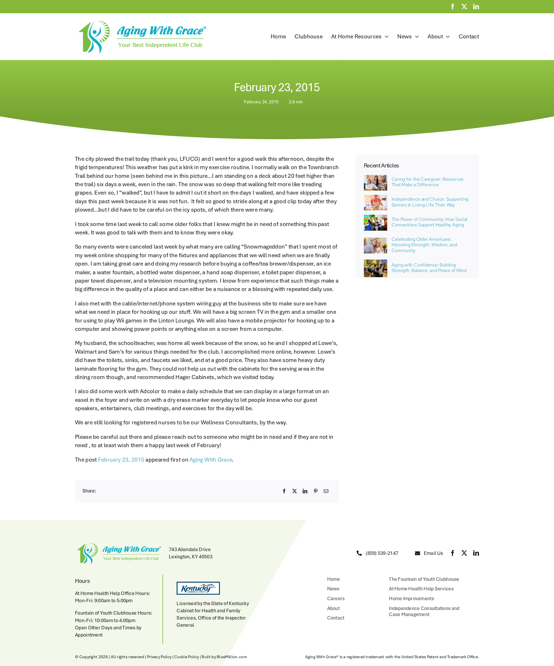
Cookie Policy (186, 656)
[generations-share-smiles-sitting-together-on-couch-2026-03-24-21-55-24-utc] (375, 178)
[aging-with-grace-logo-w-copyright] (141, 20)
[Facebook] (284, 491)
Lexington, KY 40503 (190, 556)
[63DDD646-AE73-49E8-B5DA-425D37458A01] (375, 217)
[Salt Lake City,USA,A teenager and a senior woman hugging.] (375, 240)
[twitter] (464, 7)
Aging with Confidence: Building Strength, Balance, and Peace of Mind (429, 267)
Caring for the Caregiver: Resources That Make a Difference (428, 182)
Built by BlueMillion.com (224, 656)
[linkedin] (476, 7)
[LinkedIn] (305, 491)
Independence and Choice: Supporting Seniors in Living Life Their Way (430, 202)
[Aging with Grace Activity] (375, 262)
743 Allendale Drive (190, 549)
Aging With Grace (211, 459)
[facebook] (453, 7)
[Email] (326, 491)
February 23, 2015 (121, 459)
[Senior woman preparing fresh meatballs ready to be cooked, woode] (375, 198)
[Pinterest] (315, 491)
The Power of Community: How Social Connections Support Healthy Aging (429, 222)
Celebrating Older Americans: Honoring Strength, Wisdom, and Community (424, 244)
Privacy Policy (159, 656)
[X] (294, 491)
